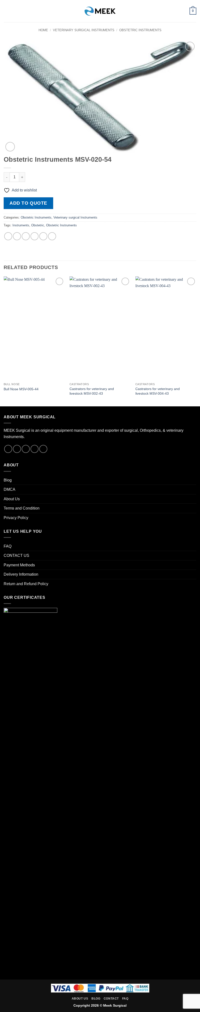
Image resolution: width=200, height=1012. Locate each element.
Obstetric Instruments (140, 30)
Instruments (20, 225)
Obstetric (37, 225)
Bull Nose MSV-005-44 (21, 389)
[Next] (196, 341)
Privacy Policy (16, 518)
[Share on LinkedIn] (52, 236)
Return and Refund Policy (26, 584)
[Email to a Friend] (34, 236)
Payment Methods (19, 565)
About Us (12, 499)
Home (43, 30)
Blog (8, 480)
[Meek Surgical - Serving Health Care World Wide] (100, 11)
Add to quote (28, 203)
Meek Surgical (115, 1005)
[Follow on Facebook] (8, 449)
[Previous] (4, 341)
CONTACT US (16, 555)
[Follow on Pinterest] (43, 449)
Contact (111, 998)
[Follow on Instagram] (17, 449)
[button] (7, 11)
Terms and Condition (22, 508)
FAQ (7, 546)
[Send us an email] (34, 449)
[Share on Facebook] (17, 236)
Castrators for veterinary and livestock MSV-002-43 (92, 391)
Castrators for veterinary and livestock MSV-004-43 (157, 391)
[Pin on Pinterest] (43, 236)
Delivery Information (21, 574)
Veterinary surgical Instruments (83, 30)
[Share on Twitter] (26, 236)
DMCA (9, 489)
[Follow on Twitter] (26, 449)
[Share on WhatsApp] (8, 236)
